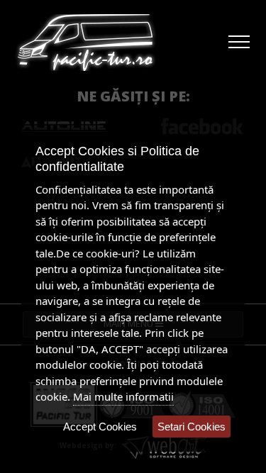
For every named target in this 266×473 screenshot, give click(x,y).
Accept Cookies (100, 427)
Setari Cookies (191, 427)
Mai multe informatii (123, 396)
